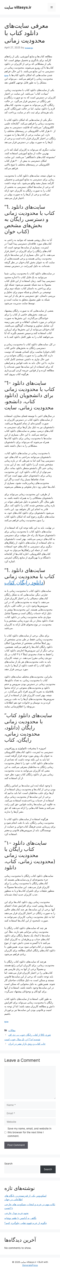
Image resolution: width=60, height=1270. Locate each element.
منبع (6, 75)
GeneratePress (30, 1265)
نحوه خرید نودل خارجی (16, 1213)
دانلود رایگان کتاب (23, 582)
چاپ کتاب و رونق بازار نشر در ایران (27, 1043)
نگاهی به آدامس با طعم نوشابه (20, 1218)
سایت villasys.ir (17, 7)
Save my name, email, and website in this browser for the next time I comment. (29, 1132)
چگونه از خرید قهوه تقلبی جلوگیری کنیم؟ (25, 1223)
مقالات (11, 1030)
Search (8, 1163)
